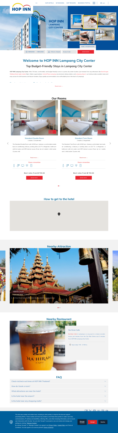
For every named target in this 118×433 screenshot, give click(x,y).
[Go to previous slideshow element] (50, 132)
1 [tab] (58, 185)
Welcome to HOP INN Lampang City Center (59, 60)
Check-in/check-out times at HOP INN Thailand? (30, 381)
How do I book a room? (20, 386)
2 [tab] (59, 185)
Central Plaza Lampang (49, 74)
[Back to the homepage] (21, 7)
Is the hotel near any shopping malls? (26, 401)
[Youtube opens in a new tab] (98, 411)
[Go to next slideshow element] (54, 132)
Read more (33, 157)
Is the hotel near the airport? (22, 396)
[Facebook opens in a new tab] (86, 411)
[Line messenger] (106, 411)
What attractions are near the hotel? (26, 391)
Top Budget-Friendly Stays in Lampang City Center (59, 66)
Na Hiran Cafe (72, 334)
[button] (31, 51)
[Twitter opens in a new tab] (90, 411)
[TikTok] (102, 411)
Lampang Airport (81, 74)
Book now (34, 178)
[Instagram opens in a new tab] (94, 411)
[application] (59, 422)
